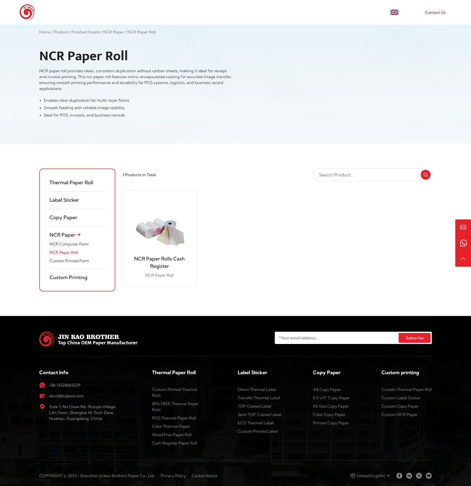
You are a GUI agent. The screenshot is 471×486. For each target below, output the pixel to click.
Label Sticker (65, 200)
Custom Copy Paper (400, 406)
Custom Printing (69, 277)
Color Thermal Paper (171, 426)
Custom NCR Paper (399, 414)
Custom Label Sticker (400, 397)
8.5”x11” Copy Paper (331, 397)
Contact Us (435, 12)
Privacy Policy (173, 475)
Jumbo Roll (201, 12)
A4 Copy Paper (327, 389)
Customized (285, 12)
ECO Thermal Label (256, 422)
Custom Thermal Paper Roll (406, 389)
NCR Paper (113, 31)
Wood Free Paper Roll (172, 434)
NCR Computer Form (69, 244)
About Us (318, 12)
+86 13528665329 (64, 385)
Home (172, 12)
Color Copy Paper (329, 414)
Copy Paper (64, 217)
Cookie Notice (204, 475)
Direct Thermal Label (257, 389)
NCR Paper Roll (64, 252)
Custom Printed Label (258, 431)
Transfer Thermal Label (259, 397)
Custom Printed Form (69, 260)
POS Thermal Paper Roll (174, 417)
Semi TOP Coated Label (259, 414)
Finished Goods (243, 12)
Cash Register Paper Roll (174, 443)
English (406, 12)
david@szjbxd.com (66, 395)
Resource (352, 12)
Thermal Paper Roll (72, 182)
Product (61, 31)
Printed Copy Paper (331, 422)
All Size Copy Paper (331, 406)
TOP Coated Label (254, 406)
